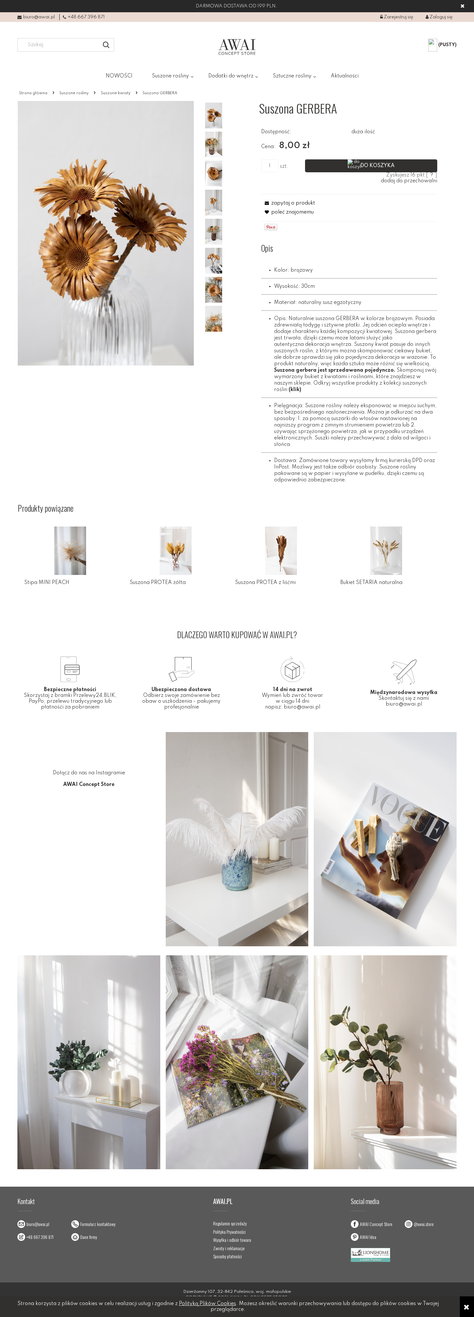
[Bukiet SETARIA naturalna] (386, 551)
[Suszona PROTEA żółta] (175, 551)
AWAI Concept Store (376, 1224)
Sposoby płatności (227, 1256)
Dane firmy (88, 1236)
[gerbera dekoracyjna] (213, 232)
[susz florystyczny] (213, 115)
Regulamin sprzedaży (230, 1223)
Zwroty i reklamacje (229, 1248)
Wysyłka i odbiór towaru (232, 1240)
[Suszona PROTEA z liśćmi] (281, 551)
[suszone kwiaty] (213, 290)
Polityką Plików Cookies (207, 1303)
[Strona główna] (236, 47)
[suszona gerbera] (213, 173)
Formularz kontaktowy (97, 1224)
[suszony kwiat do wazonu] (213, 319)
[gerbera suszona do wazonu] (213, 261)
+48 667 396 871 (86, 17)
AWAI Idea (368, 1236)
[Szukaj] (106, 45)
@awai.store (424, 1224)
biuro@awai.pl (39, 17)
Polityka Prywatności (229, 1232)
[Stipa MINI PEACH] (70, 551)
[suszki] (213, 203)
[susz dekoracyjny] (213, 144)
